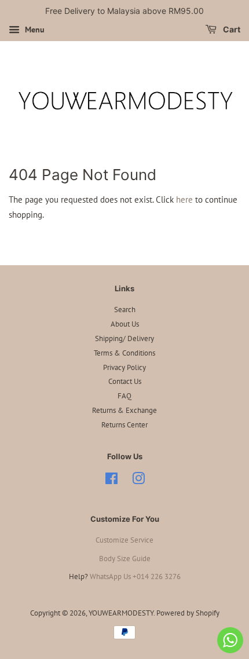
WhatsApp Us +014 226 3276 (135, 576)
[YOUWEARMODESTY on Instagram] (138, 481)
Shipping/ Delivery (124, 338)
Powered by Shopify (187, 613)
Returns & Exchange (124, 410)
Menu (34, 29)
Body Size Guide (125, 558)
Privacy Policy (124, 367)
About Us (125, 324)
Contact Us (124, 381)
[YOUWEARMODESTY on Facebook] (111, 481)
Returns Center (124, 425)
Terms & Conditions (124, 353)
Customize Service (124, 540)
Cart (230, 29)
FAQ (124, 396)
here (184, 199)
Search (125, 309)
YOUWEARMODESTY (121, 613)
